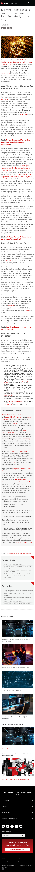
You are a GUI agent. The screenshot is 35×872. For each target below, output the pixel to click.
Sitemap (20, 862)
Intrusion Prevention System (22, 482)
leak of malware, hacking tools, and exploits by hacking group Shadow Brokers (16, 62)
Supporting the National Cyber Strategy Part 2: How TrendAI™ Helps (17, 598)
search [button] (29, 3)
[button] (13, 835)
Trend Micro (6, 415)
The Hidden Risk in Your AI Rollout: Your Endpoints (16, 603)
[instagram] (16, 826)
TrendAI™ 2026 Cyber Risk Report (13, 564)
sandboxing (26, 439)
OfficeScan (16, 423)
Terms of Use (5, 862)
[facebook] (5, 28)
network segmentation (15, 401)
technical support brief (24, 542)
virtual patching (8, 395)
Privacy (3, 859)
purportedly (5, 99)
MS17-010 (23, 114)
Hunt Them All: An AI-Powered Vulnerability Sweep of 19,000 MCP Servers (17, 570)
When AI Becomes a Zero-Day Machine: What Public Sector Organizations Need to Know (17, 567)
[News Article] (18, 735)
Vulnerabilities (27, 553)
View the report (6, 748)
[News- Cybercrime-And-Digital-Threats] (2, 28)
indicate (11, 306)
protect (13, 462)
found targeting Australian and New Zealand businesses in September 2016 (15, 168)
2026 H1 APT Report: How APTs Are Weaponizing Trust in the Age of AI (17, 594)
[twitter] (8, 28)
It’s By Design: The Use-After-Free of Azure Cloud (16, 573)
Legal (19, 859)
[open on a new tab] (12, 826)
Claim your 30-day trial (15, 849)
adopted (8, 261)
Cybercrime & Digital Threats (14, 553)
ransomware (5, 73)
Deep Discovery (13, 432)
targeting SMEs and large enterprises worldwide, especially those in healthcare (16, 177)
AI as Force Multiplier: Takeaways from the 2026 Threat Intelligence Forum (18, 590)
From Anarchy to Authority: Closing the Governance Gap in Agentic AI (17, 576)
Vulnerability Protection (13, 417)
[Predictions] (18, 767)
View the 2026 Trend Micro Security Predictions (15, 779)
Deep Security (16, 415)
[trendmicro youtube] (20, 826)
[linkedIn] (11, 28)
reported (27, 310)
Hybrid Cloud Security (19, 451)
